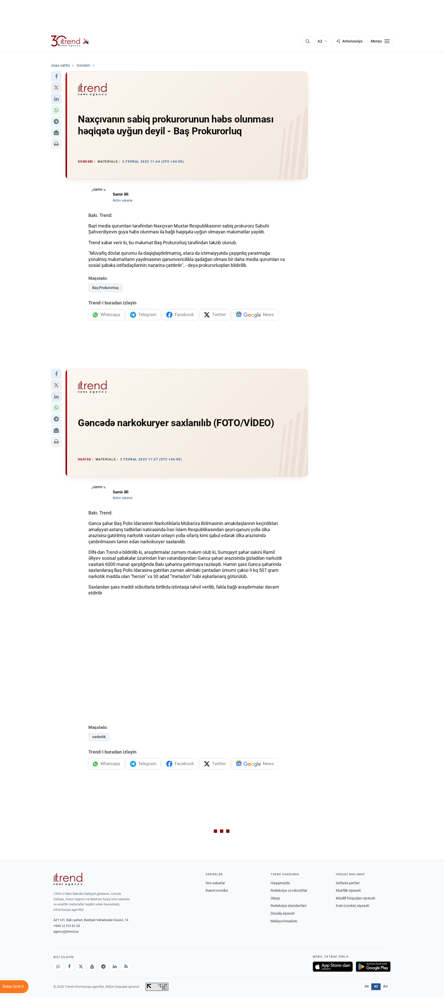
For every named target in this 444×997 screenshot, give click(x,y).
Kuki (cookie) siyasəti (352, 906)
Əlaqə (275, 898)
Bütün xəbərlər (123, 200)
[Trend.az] (70, 41)
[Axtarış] (307, 41)
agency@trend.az (66, 931)
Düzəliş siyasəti (283, 913)
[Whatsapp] (58, 966)
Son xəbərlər (215, 883)
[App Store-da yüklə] (333, 966)
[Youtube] (92, 966)
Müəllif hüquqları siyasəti (355, 898)
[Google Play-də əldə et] (373, 966)
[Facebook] (69, 966)
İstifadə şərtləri (347, 883)
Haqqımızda (280, 883)
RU (385, 986)
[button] (56, 76)
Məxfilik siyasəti (348, 890)
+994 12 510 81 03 (66, 926)
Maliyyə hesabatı (284, 921)
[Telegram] (103, 966)
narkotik (99, 737)
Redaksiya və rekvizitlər (289, 890)
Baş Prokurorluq (105, 288)
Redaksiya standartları (289, 906)
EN (367, 986)
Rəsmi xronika (217, 890)
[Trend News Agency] (67, 879)
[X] (80, 966)
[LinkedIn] (114, 966)
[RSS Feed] (126, 966)
